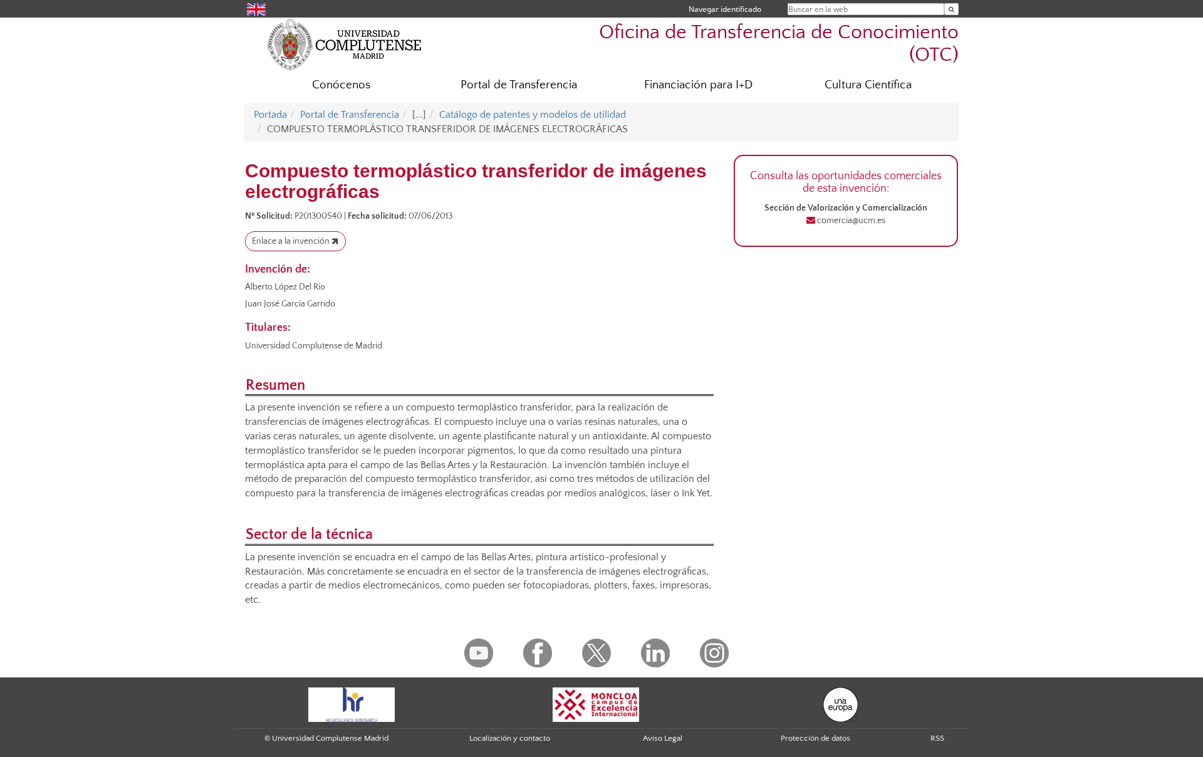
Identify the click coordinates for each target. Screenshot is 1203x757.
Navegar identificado (725, 9)
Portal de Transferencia (519, 84)
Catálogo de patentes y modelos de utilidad (532, 114)
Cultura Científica (868, 84)
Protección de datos (815, 738)
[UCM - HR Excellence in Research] (351, 704)
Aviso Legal (662, 738)
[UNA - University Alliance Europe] (840, 704)
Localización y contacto (509, 738)
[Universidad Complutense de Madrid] (344, 44)
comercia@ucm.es (850, 221)
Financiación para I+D (698, 84)
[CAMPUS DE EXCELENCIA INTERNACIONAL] (596, 704)
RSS (937, 738)
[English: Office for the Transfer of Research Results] (256, 8)
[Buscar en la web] (951, 9)
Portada (270, 114)
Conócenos (341, 84)
